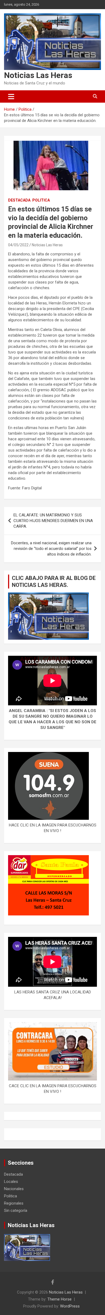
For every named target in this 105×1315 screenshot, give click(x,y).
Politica (41, 200)
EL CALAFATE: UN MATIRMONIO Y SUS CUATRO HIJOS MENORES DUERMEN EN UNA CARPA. (53, 521)
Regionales (13, 1203)
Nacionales (14, 1188)
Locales (11, 1181)
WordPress (70, 1306)
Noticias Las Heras (38, 75)
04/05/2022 (18, 245)
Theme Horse (59, 1299)
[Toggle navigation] (11, 96)
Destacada (19, 200)
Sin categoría (15, 1210)
